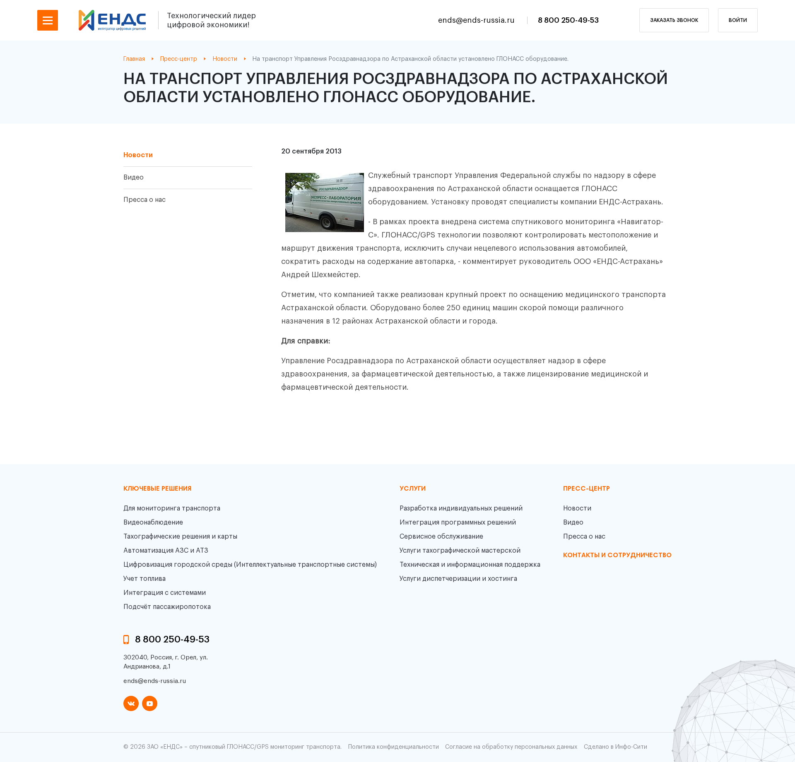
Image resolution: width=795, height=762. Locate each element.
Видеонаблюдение (153, 522)
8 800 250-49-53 (568, 20)
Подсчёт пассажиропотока (167, 607)
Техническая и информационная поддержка (470, 564)
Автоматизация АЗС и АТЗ (165, 550)
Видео (133, 177)
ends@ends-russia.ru (477, 20)
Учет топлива (144, 578)
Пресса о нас (144, 199)
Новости (138, 155)
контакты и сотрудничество (617, 555)
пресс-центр (586, 489)
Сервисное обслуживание (441, 536)
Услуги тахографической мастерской (460, 550)
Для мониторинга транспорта (171, 508)
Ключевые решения (157, 489)
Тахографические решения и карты (180, 536)
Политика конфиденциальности (393, 747)
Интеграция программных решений (458, 522)
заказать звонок (674, 20)
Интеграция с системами (164, 592)
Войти (738, 20)
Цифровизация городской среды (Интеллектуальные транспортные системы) (250, 564)
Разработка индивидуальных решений (461, 508)
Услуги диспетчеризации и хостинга (458, 578)
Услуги (413, 489)
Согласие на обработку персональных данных (511, 747)
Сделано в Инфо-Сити (615, 747)
